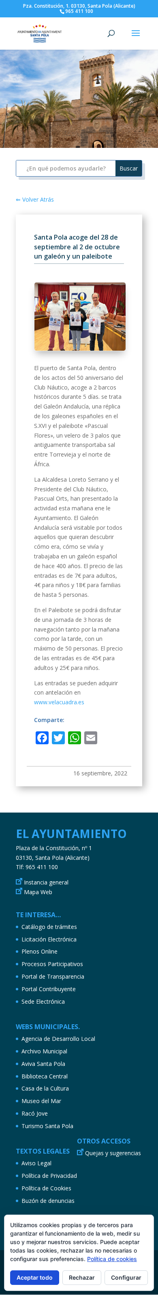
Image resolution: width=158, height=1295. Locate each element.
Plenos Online (39, 951)
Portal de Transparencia (52, 976)
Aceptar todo (35, 1277)
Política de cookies (112, 1258)
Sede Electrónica (43, 1001)
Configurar (126, 1277)
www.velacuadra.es (59, 702)
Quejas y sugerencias (113, 1153)
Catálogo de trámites (49, 927)
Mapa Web (38, 892)
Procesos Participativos (52, 964)
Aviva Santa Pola (43, 1064)
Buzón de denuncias (48, 1200)
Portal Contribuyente (48, 989)
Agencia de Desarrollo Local (58, 1038)
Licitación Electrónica (49, 939)
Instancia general (46, 882)
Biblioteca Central (44, 1076)
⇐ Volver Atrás (35, 199)
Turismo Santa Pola (47, 1126)
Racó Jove (34, 1113)
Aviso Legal (36, 1163)
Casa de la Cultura (45, 1088)
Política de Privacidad (49, 1175)
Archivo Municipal (44, 1051)
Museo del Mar (41, 1101)
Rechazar (82, 1277)
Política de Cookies (46, 1188)
